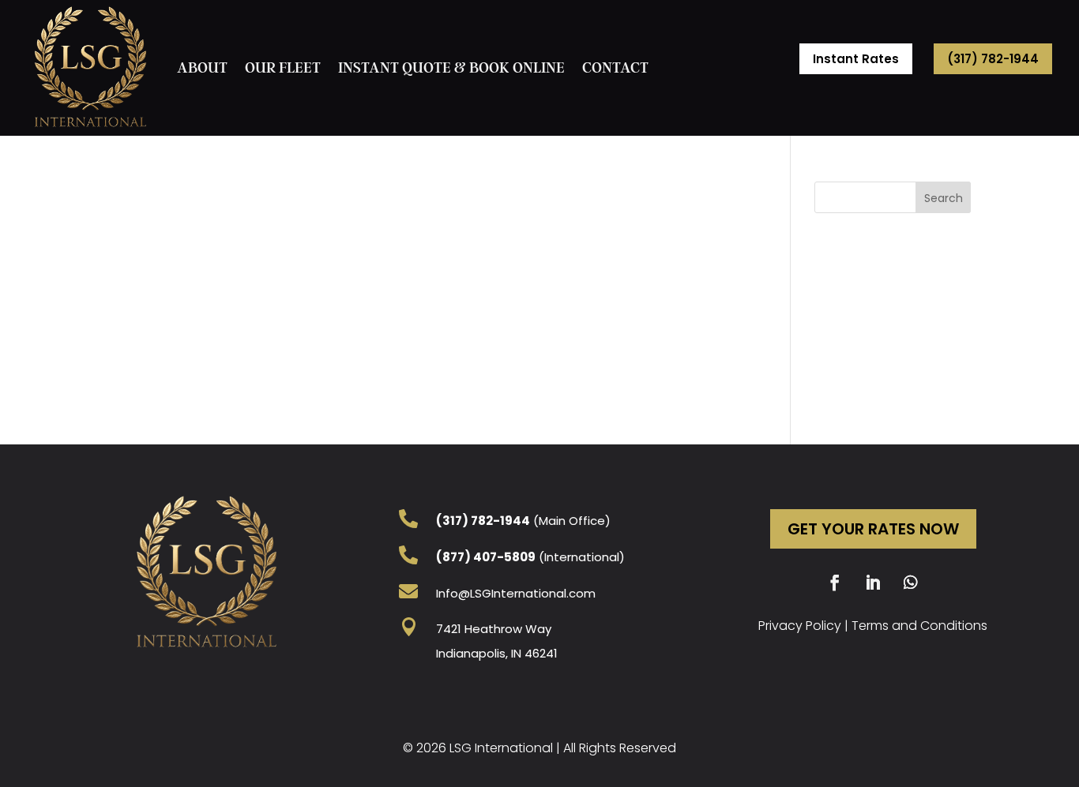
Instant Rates (856, 59)
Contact (615, 67)
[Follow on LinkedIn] (873, 582)
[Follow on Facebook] (835, 582)
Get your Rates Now (873, 529)
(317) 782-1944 (993, 59)
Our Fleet (283, 67)
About (202, 67)
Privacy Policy (799, 625)
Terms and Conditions (919, 625)
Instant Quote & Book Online (451, 67)
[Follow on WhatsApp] (911, 582)
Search (943, 198)
